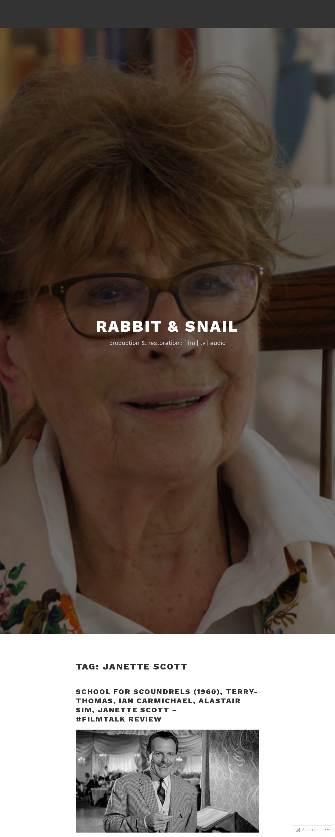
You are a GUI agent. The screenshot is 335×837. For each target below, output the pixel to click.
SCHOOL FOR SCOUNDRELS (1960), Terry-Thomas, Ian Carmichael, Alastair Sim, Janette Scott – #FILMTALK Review (167, 705)
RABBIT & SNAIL (167, 326)
